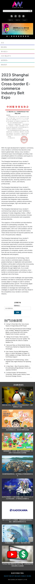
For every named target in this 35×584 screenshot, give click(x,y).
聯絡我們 (4, 65)
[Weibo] (15, 16)
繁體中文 (11, 20)
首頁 (2, 43)
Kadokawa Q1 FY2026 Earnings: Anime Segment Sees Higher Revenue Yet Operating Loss (18, 361)
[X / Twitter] (19, 16)
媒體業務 (4, 60)
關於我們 (11, 576)
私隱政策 (23, 576)
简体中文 (18, 20)
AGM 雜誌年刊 (6, 56)
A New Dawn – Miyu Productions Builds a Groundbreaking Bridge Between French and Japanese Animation (18, 367)
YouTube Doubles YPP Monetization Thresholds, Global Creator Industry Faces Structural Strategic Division (18, 374)
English (24, 20)
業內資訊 (4, 51)
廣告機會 (29, 576)
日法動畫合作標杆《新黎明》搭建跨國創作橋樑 (17, 543)
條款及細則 (17, 576)
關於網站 (4, 47)
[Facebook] (23, 16)
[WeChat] (11, 16)
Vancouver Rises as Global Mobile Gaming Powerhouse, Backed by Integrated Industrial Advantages (18, 346)
